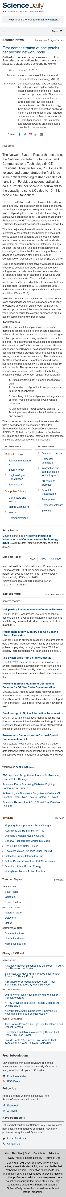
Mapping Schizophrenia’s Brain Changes (28, 825)
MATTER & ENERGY (11, 907)
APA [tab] (43, 558)
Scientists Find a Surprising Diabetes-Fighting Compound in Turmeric (28, 786)
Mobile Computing (19, 506)
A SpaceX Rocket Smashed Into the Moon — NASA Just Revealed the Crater (34, 967)
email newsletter (47, 19)
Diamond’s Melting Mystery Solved (24, 835)
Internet (13, 512)
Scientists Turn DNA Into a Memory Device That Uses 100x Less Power (32, 1033)
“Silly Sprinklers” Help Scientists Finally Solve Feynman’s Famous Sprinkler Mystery (31, 1012)
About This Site (13, 1153)
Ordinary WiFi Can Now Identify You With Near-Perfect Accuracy (31, 996)
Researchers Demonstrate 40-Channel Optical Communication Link (30, 737)
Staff (27, 1153)
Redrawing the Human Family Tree (24, 830)
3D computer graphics (49, 482)
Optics (8, 923)
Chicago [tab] (56, 558)
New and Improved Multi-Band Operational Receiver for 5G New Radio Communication (28, 685)
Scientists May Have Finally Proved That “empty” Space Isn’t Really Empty (32, 975)
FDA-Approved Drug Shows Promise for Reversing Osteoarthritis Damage (31, 777)
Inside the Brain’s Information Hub (24, 856)
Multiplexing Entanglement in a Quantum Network (32, 609)
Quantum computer (52, 453)
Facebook (12, 1105)
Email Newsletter (17, 1076)
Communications (18, 518)
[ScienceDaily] (23, 5)
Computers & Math (15, 491)
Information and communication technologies (50, 471)
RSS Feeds (14, 1081)
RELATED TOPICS (13, 446)
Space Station (13, 902)
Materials (7, 535)
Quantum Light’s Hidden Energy (23, 866)
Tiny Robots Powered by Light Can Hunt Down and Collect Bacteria (34, 1025)
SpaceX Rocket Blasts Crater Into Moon (27, 841)
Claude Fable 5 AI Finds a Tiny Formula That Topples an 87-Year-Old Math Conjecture (30, 1041)
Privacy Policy (14, 1158)
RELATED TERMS (46, 446)
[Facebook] (19, 134)
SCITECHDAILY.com (25, 767)
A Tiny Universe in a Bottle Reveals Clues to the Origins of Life (32, 1004)
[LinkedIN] (36, 134)
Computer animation (47, 460)
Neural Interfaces (14, 938)
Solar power (48, 499)
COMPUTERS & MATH (12, 928)
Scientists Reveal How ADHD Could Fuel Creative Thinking (31, 804)
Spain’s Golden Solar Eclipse (21, 846)
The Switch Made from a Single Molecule (26, 657)
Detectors (10, 917)
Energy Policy (17, 469)
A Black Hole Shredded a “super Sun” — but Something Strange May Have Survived (30, 983)
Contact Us (13, 1143)
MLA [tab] (32, 558)
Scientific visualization (49, 492)
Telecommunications (20, 462)
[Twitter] (25, 134)
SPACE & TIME (9, 886)
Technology (15, 484)
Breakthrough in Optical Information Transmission (32, 713)
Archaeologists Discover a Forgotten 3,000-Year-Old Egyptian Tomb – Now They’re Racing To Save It (31, 795)
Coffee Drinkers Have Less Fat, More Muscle (30, 861)
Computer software (52, 505)
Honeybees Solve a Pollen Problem (25, 871)
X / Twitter (12, 1111)
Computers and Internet (17, 499)
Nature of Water (13, 912)
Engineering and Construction (18, 477)
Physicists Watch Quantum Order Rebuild (28, 851)
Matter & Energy (14, 454)
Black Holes (12, 891)
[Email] (41, 134)
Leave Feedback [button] (16, 1138)
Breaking (7, 817)
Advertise (54, 1153)
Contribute (39, 1153)
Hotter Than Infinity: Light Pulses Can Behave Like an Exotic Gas (30, 633)
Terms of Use (52, 1158)
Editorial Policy (33, 1158)
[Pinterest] (30, 134)
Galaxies (10, 897)
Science (46, 510)
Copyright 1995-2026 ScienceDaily (27, 1162)
